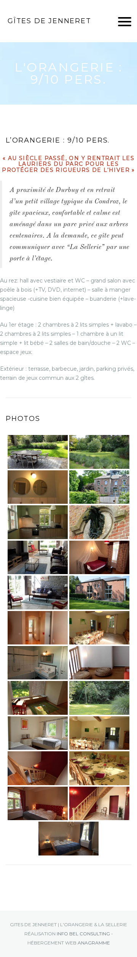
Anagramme (94, 943)
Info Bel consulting (83, 933)
